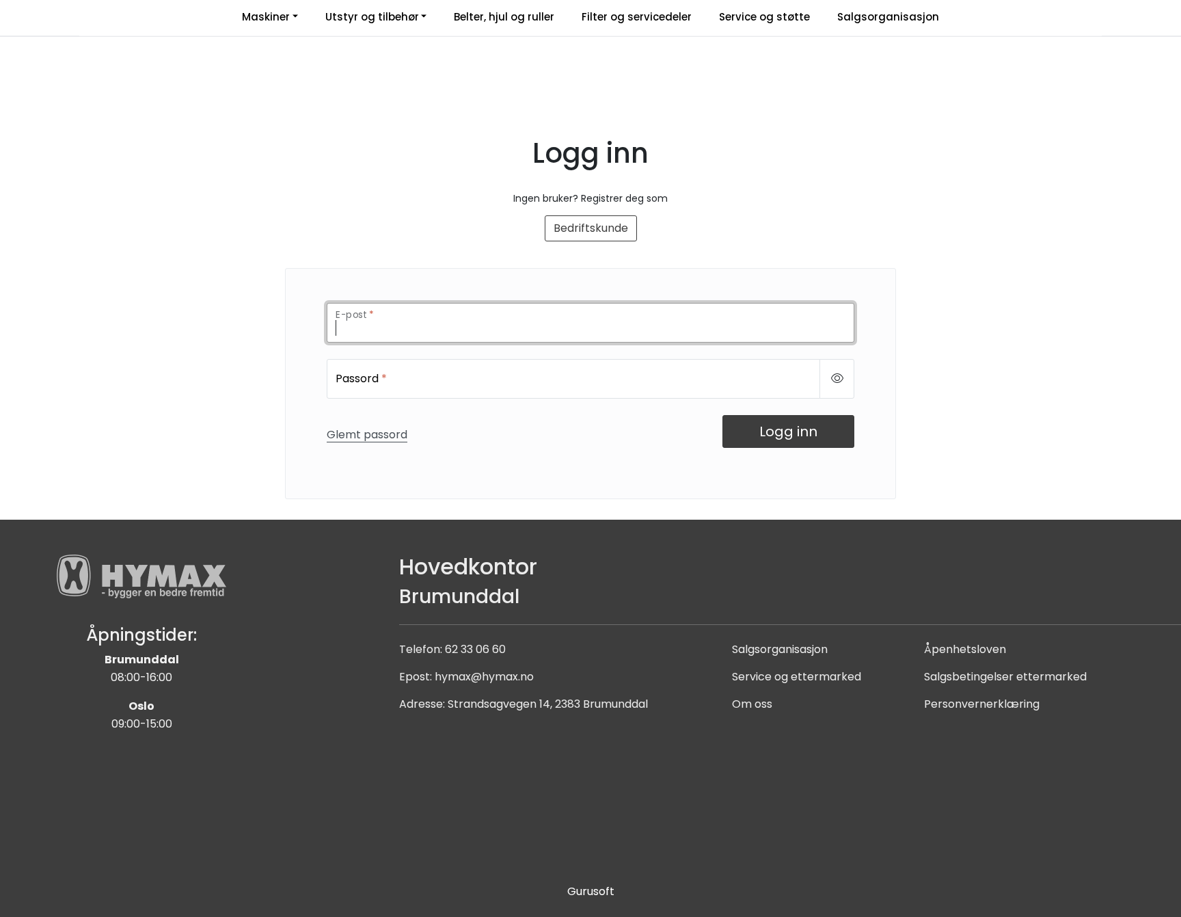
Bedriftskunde (591, 228)
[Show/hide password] (836, 379)
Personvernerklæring (982, 704)
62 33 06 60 (475, 649)
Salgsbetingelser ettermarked (1005, 677)
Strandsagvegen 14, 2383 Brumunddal (548, 704)
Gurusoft (590, 891)
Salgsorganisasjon (780, 649)
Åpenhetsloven (965, 649)
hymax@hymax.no (484, 677)
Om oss (752, 704)
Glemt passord (367, 434)
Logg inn (788, 431)
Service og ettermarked (796, 677)
